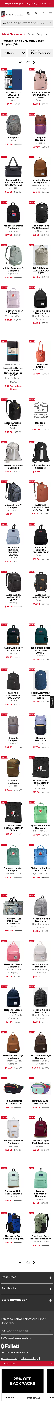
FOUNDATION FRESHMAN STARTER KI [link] (13, 921)
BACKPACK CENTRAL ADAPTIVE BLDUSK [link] (13, 551)
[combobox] (27, 1331)
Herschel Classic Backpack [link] (41, 312)
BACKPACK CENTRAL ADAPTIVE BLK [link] (41, 550)
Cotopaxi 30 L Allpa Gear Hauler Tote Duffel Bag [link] (13, 182)
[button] (27, 3)
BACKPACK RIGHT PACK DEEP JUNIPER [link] (40, 650)
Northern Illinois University (24, 1321)
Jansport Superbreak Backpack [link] (40, 1193)
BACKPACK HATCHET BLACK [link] (41, 596)
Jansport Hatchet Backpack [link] (13, 1142)
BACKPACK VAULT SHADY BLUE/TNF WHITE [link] (40, 695)
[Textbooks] (28, 14)
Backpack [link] (13, 138)
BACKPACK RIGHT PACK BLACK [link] (13, 649)
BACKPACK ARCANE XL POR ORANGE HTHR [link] (40, 507)
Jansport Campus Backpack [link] (13, 227)
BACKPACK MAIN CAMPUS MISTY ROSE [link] (41, 95)
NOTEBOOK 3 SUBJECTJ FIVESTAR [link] (13, 95)
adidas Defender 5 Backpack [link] (13, 269)
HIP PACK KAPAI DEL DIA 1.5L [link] (40, 1102)
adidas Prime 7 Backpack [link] (13, 506)
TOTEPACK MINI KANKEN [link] (40, 365)
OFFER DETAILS (33, 1398)
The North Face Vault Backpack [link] (40, 227)
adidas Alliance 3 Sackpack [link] (40, 466)
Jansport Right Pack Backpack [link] (40, 1142)
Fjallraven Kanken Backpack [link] (13, 312)
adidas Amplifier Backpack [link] (13, 424)
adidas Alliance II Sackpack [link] (13, 466)
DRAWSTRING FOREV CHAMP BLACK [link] (41, 783)
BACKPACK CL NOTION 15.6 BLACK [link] (13, 597)
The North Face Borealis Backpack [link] (13, 1237)
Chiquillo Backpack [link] (40, 139)
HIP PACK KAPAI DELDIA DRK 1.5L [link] (13, 1102)
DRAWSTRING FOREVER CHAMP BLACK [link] (13, 828)
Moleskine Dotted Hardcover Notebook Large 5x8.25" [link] (13, 372)
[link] (43, 14)
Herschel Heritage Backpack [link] (13, 1056)
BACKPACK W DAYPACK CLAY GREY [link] (41, 270)
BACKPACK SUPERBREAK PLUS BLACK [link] (13, 695)
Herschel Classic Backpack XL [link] (41, 181)
